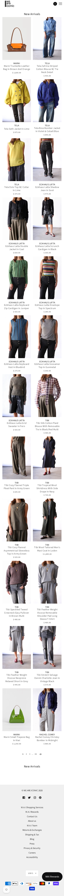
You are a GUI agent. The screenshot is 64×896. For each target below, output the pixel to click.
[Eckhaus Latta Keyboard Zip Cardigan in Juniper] (16, 277)
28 (36, 754)
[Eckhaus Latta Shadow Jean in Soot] (47, 159)
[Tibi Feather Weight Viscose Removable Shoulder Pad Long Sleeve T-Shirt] (47, 582)
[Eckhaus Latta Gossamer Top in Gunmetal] (47, 336)
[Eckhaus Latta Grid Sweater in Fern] (16, 395)
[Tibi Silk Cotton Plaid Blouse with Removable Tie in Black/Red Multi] (47, 395)
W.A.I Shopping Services (32, 807)
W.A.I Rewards (32, 811)
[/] (12, 3)
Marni (16, 63)
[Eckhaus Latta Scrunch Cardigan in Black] (47, 218)
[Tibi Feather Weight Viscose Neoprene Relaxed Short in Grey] (16, 647)
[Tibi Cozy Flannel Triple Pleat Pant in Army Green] (16, 457)
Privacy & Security (32, 848)
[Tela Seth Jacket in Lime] (16, 100)
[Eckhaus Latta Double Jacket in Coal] (16, 218)
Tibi (47, 420)
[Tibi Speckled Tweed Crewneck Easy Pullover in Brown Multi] (16, 582)
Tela (47, 63)
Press (32, 843)
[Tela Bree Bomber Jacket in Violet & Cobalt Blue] (47, 100)
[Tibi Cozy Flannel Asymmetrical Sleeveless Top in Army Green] (16, 520)
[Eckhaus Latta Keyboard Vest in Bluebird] (16, 336)
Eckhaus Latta (47, 184)
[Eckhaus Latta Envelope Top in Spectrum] (47, 277)
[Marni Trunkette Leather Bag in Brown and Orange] (16, 38)
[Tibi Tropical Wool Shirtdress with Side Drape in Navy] (47, 457)
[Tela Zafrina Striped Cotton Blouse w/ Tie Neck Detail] (47, 38)
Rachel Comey (47, 734)
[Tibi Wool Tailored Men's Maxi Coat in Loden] (47, 520)
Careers (32, 852)
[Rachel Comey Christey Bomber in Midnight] (47, 709)
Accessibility (32, 857)
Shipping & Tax (32, 834)
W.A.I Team (32, 825)
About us (32, 820)
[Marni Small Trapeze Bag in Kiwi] (16, 709)
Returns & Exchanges (32, 830)
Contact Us (32, 816)
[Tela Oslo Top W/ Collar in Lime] (16, 159)
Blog (32, 839)
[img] (23, 797)
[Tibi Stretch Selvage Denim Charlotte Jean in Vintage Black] (47, 647)
